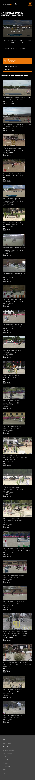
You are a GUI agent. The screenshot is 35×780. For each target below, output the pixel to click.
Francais (5, 769)
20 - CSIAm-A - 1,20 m (9, 378)
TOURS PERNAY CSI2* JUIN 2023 (12, 350)
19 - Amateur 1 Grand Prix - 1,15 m (13, 224)
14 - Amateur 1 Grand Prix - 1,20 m (13, 250)
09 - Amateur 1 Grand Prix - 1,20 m (13, 176)
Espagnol (5, 776)
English (4, 773)
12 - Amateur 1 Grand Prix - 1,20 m (13, 127)
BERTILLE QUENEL (9, 60)
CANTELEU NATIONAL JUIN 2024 (12, 199)
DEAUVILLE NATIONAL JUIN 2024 (12, 222)
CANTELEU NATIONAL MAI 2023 (12, 401)
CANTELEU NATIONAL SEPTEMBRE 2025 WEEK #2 (17, 97)
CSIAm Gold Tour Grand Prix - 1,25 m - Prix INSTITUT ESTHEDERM (15, 459)
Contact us (5, 763)
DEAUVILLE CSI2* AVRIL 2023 (11, 456)
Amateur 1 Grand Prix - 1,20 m (11, 403)
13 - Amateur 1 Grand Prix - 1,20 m (13, 201)
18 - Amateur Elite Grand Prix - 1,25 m (13, 100)
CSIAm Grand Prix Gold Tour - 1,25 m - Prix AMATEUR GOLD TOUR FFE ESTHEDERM (15, 634)
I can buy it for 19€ (17, 31)
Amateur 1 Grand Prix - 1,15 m (11, 577)
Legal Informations (7, 753)
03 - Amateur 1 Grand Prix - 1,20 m (13, 327)
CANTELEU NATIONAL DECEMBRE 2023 (14, 248)
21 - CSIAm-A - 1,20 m (9, 352)
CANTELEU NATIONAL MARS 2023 (12, 690)
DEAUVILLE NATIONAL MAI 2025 (12, 148)
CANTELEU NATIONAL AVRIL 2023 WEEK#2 (15, 549)
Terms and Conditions (8, 750)
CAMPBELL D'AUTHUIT (10, 62)
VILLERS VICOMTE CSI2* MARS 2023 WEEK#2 (15, 631)
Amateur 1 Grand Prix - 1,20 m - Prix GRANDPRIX (16, 551)
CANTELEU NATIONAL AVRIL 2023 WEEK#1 (15, 575)
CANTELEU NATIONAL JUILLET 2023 (12, 324)
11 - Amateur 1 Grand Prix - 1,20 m (13, 150)
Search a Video (7, 743)
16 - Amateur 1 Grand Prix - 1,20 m (13, 276)
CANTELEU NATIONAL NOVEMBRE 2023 (14, 273)
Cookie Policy (6, 756)
